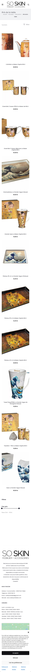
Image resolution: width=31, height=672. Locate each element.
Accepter (16, 653)
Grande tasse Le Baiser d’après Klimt (15, 234)
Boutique (11, 14)
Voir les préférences (15, 663)
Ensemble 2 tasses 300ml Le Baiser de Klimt (15, 106)
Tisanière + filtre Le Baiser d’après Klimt (15, 446)
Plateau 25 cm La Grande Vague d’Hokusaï (15, 276)
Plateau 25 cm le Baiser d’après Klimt (15, 318)
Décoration (18, 14)
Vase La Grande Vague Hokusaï (15, 488)
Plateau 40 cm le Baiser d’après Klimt (15, 360)
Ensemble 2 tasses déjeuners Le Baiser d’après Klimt (15, 149)
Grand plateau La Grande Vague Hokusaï (15, 192)
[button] (28, 632)
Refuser (15, 658)
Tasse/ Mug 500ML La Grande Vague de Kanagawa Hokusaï (15, 403)
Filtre (27, 25)
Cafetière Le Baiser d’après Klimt (15, 64)
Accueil (5, 14)
